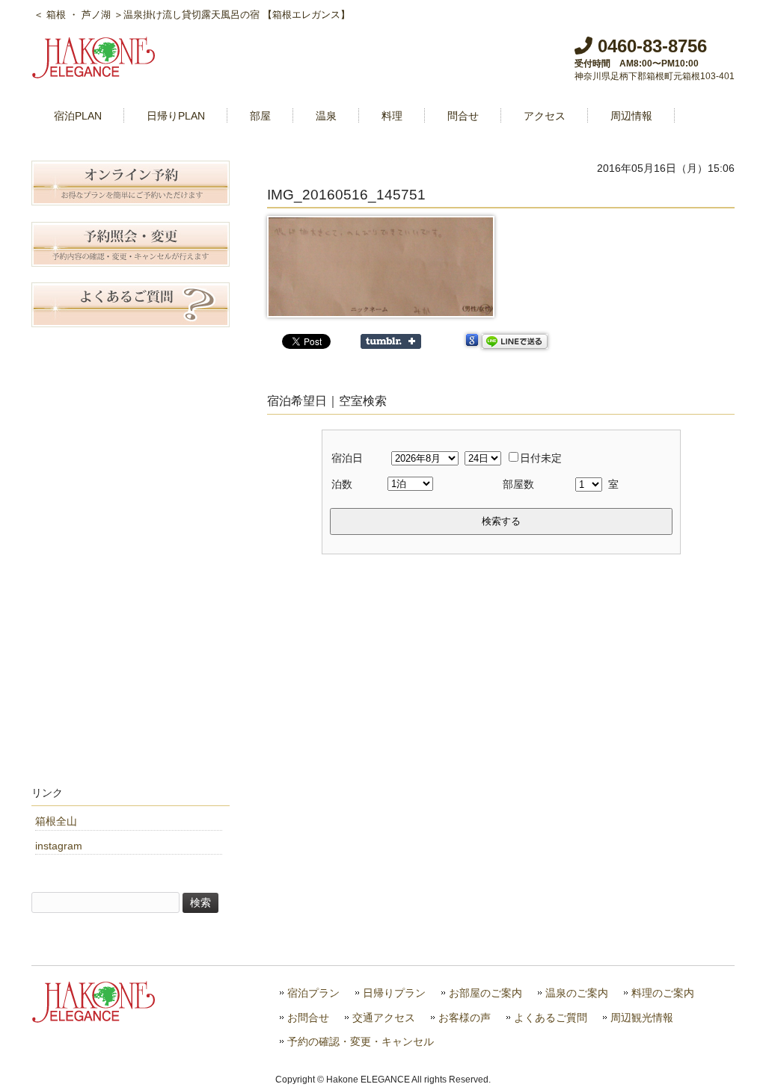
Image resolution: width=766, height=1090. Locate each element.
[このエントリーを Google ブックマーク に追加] (472, 341)
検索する (501, 521)
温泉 (326, 116)
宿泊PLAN (78, 116)
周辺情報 (631, 116)
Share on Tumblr (391, 341)
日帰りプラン (394, 993)
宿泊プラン (313, 993)
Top (730, 1054)
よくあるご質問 (550, 1018)
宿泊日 (347, 458)
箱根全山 (56, 821)
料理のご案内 (662, 993)
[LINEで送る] (515, 341)
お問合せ (308, 1018)
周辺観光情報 (641, 1018)
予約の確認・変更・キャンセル (360, 1041)
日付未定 (541, 458)
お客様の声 (464, 1018)
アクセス (545, 116)
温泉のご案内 (576, 993)
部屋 (260, 116)
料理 (392, 116)
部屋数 (518, 484)
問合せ (463, 116)
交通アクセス (383, 1018)
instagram (58, 846)
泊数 (341, 484)
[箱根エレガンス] (95, 72)
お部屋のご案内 (485, 993)
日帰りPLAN (176, 116)
